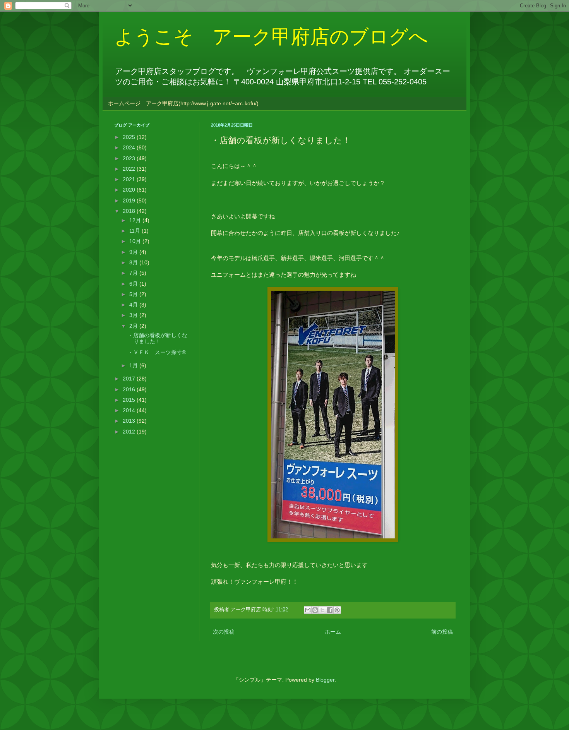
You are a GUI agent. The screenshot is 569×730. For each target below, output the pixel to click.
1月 (134, 365)
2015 (130, 400)
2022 (130, 169)
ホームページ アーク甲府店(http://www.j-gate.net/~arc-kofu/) (183, 103)
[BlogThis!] (315, 610)
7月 (134, 273)
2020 (130, 190)
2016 (130, 389)
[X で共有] (322, 610)
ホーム (333, 632)
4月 (134, 305)
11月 (135, 231)
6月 (134, 284)
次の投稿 (224, 632)
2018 (130, 211)
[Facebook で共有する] (330, 610)
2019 (130, 200)
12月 (135, 220)
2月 (134, 326)
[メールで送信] (308, 610)
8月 (134, 262)
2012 (130, 431)
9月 (134, 252)
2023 (130, 158)
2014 (130, 410)
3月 (134, 315)
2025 (130, 137)
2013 (130, 421)
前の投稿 (442, 632)
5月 (134, 294)
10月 (135, 241)
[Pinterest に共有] (337, 610)
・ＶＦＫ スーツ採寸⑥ (157, 352)
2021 (130, 179)
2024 (130, 147)
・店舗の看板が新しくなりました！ (157, 338)
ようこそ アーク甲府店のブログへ (271, 37)
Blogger (325, 680)
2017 (130, 378)
